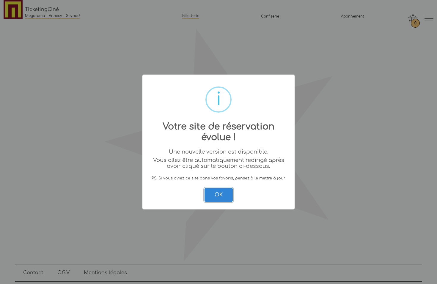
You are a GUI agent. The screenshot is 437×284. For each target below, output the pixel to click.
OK (219, 195)
